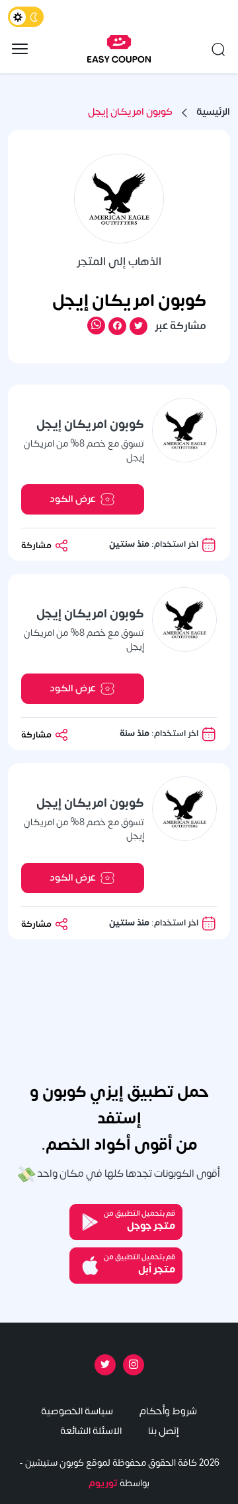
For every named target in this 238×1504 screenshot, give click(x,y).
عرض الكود (73, 499)
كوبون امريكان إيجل (130, 112)
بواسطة (119, 1483)
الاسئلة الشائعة (91, 1431)
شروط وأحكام (168, 1411)
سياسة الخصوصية (77, 1411)
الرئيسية (213, 112)
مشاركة (37, 545)
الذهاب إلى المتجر (119, 262)
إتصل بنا (163, 1431)
